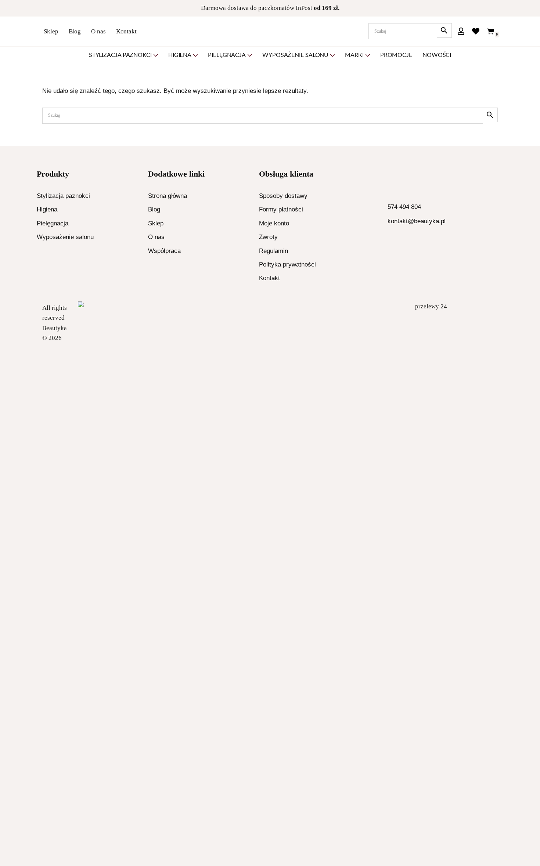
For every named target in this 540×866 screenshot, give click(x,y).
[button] (156, 55)
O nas (98, 31)
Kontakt (126, 31)
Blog (75, 31)
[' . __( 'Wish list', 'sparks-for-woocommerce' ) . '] (475, 31)
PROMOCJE (396, 55)
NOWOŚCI (436, 55)
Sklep (51, 31)
